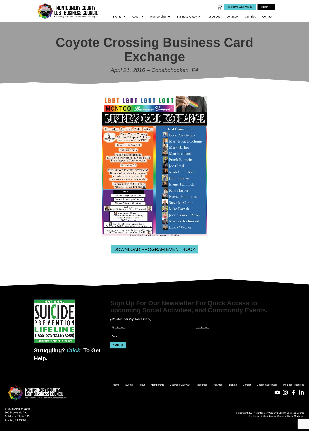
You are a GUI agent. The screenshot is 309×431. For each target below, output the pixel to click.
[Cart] (219, 7)
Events (116, 16)
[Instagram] (285, 392)
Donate (233, 384)
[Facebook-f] (293, 392)
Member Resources (293, 384)
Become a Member (267, 384)
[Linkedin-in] (301, 392)
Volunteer (232, 16)
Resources (213, 16)
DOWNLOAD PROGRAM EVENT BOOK (155, 249)
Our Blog (250, 16)
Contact (267, 16)
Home (116, 384)
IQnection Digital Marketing (290, 416)
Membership (158, 16)
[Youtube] (277, 392)
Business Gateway (189, 16)
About (135, 16)
